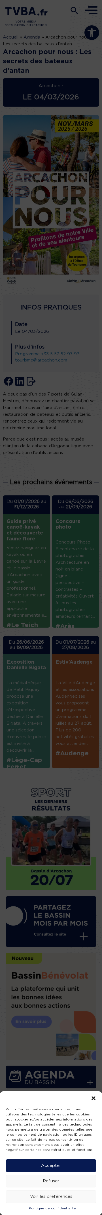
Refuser (51, 1181)
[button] (93, 1098)
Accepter (51, 1166)
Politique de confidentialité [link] (52, 1208)
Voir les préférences (51, 1196)
